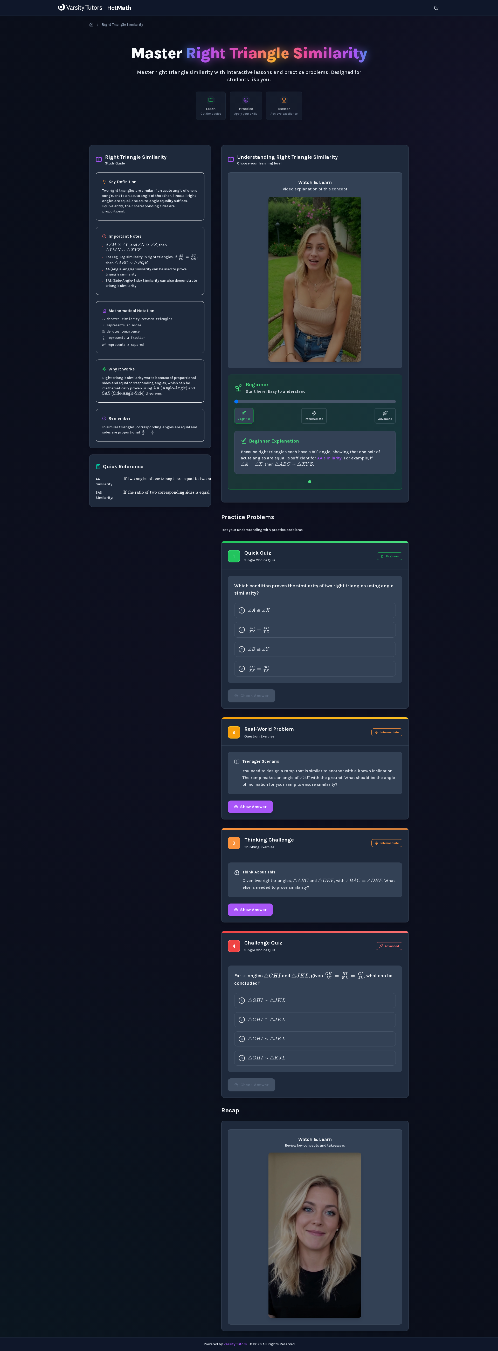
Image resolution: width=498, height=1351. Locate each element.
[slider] (315, 401)
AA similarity (329, 458)
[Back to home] (91, 25)
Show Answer (253, 806)
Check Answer (254, 695)
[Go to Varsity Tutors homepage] (80, 7)
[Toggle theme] (436, 7)
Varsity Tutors (235, 1344)
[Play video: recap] (314, 1235)
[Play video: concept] (314, 279)
